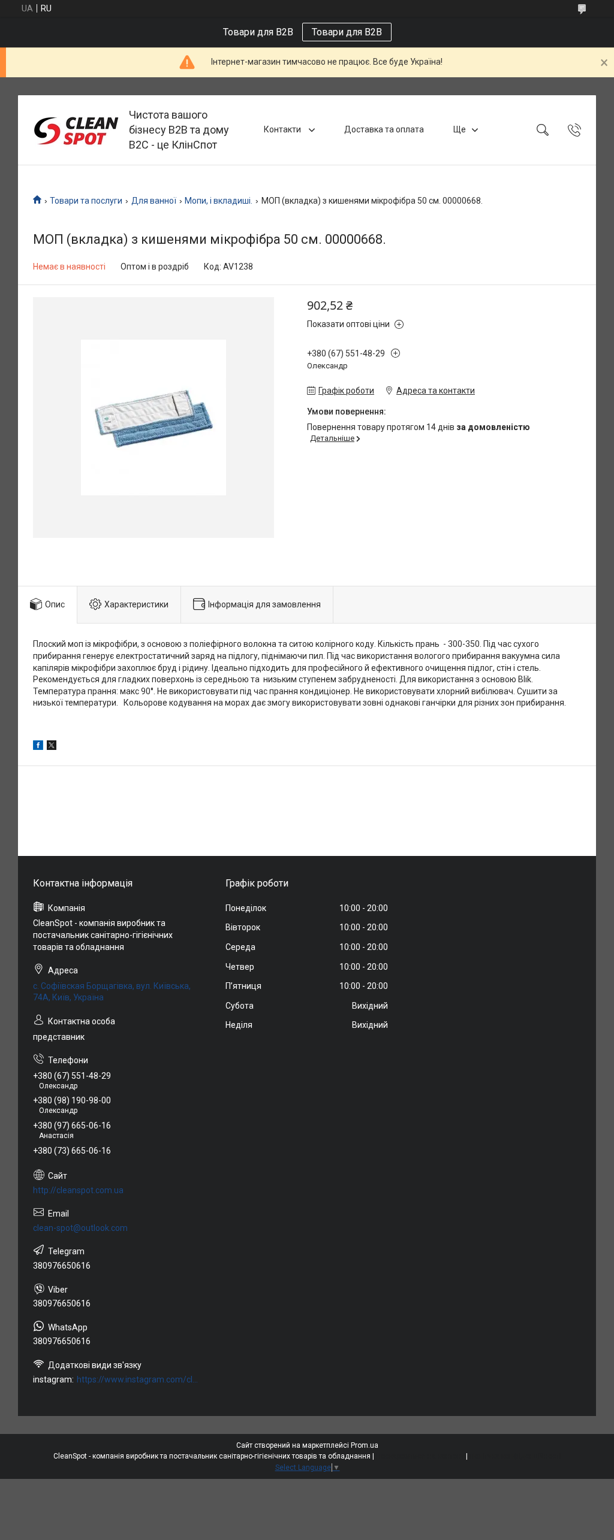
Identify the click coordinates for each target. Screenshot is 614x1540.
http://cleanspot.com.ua (78, 1190)
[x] (51, 747)
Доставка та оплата (384, 129)
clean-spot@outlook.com (80, 1228)
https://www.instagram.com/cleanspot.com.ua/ (138, 1379)
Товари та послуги (86, 200)
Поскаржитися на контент (420, 1456)
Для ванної (153, 200)
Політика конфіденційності (515, 1456)
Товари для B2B (347, 32)
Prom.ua (364, 1445)
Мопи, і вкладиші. (218, 200)
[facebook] (38, 747)
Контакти (283, 129)
